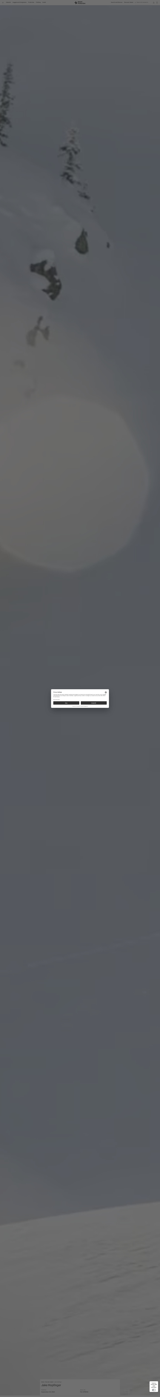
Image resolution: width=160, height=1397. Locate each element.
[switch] (154, 1390)
